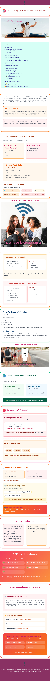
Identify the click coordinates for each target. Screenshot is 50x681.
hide (9, 44)
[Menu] (2, 2)
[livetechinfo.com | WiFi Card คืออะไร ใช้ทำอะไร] (25, 2)
